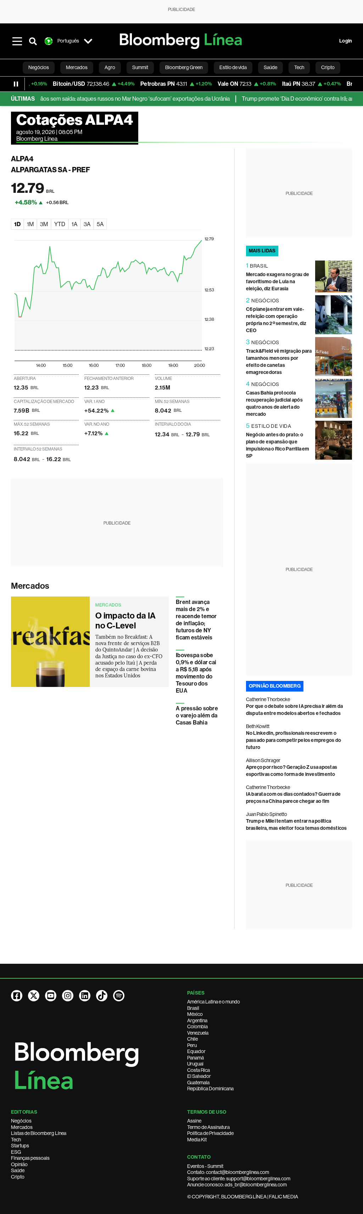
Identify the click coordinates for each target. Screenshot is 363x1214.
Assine (194, 1121)
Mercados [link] (77, 67)
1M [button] (30, 224)
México (195, 1014)
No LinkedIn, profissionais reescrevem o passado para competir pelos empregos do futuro (293, 740)
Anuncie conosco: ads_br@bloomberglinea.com (237, 1184)
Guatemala (198, 1082)
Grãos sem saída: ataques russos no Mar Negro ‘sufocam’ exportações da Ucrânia (118, 98)
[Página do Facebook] (16, 995)
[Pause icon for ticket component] (16, 84)
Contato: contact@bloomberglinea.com (228, 1172)
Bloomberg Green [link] (183, 67)
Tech (16, 1139)
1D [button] (17, 224)
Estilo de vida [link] (233, 67)
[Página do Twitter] (33, 995)
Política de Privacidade (210, 1133)
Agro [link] (110, 67)
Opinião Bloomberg (275, 686)
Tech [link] (299, 67)
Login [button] (345, 41)
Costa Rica (198, 1070)
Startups (20, 1145)
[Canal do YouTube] (50, 995)
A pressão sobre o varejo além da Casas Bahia (197, 715)
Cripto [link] (328, 67)
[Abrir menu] (17, 41)
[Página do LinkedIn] (84, 995)
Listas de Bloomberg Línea (38, 1133)
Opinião (19, 1164)
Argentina (197, 1020)
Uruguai (195, 1064)
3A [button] (87, 224)
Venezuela (197, 1033)
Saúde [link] (270, 67)
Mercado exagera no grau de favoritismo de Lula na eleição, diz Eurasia (277, 282)
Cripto (17, 1177)
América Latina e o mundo (213, 1002)
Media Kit (197, 1139)
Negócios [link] (38, 67)
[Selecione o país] (88, 41)
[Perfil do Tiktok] (101, 995)
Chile (192, 1039)
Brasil (193, 1008)
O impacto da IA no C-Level (125, 621)
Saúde (17, 1170)
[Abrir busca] (33, 41)
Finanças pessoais (30, 1158)
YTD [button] (59, 224)
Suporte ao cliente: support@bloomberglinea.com (238, 1178)
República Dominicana (210, 1088)
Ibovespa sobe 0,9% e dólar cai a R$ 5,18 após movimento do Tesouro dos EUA (196, 673)
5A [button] (100, 224)
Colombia (197, 1026)
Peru (192, 1045)
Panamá (195, 1058)
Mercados (30, 586)
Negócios (21, 1121)
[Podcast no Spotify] (118, 995)
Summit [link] (140, 67)
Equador (196, 1051)
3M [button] (44, 224)
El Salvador (199, 1076)
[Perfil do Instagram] (67, 995)
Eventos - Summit (205, 1166)
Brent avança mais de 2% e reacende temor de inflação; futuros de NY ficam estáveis (196, 620)
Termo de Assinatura (208, 1127)
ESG (16, 1152)
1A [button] (74, 224)
